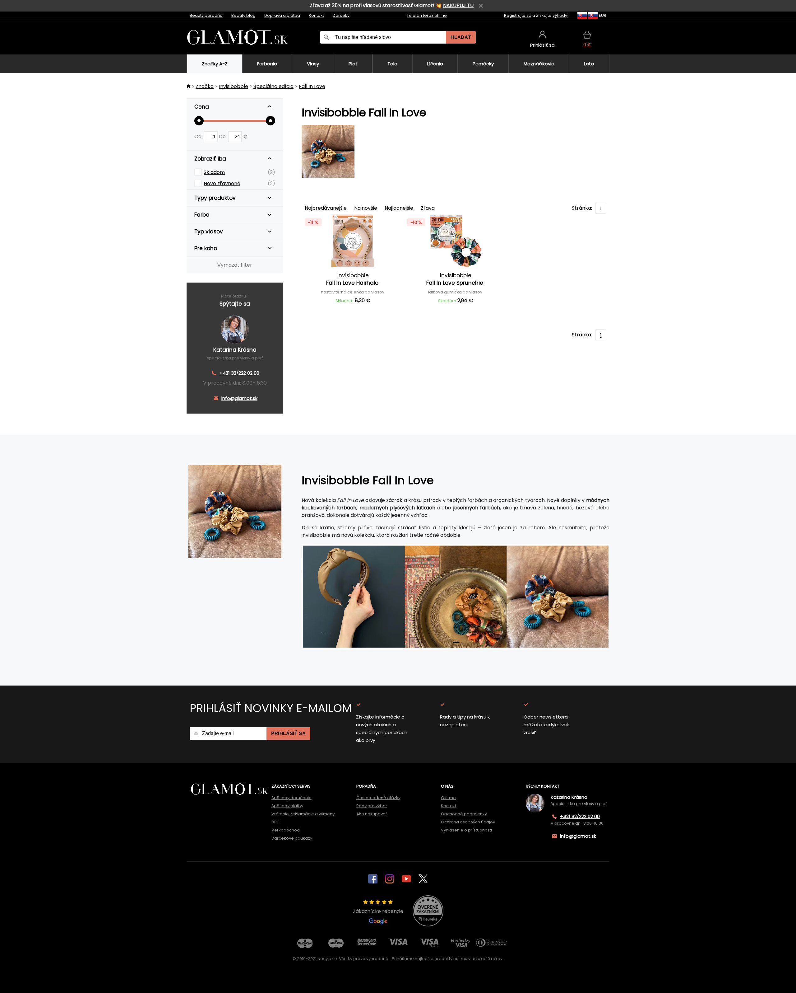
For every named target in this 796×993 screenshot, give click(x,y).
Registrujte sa (517, 15)
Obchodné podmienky (464, 814)
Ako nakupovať (371, 814)
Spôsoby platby (287, 806)
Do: (223, 136)
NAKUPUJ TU (458, 5)
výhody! (560, 15)
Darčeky (341, 15)
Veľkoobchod (285, 830)
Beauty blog (243, 15)
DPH (275, 822)
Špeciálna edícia (273, 86)
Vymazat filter (234, 265)
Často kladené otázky (378, 798)
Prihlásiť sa (288, 733)
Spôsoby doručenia (291, 798)
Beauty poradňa (206, 15)
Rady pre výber (371, 806)
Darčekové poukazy (291, 838)
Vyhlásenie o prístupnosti (466, 830)
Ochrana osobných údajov (468, 822)
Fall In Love (312, 86)
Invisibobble (233, 86)
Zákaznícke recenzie (378, 911)
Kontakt (316, 15)
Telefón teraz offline (427, 15)
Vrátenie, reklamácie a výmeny (303, 814)
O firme (448, 798)
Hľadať (461, 37)
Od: (199, 136)
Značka (205, 86)
